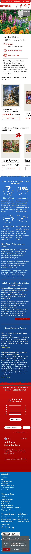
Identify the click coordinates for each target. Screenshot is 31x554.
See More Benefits (22, 319)
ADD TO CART (11, 118)
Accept (6, 549)
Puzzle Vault (5, 483)
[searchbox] (13, 427)
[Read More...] (7, 74)
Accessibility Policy (7, 488)
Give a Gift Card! (13, 55)
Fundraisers (21, 517)
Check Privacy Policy (7, 486)
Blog (2, 479)
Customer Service (7, 499)
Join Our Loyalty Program (9, 519)
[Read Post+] (5, 347)
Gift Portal (4, 497)
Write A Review (15, 419)
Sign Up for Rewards (15, 51)
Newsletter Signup (7, 521)
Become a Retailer (24, 521)
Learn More (16, 549)
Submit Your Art (6, 517)
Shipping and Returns (8, 510)
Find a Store (5, 503)
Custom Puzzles (23, 519)
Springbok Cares (6, 481)
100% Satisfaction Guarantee (10, 508)
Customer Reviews (7, 505)
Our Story (4, 477)
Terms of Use (5, 490)
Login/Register (6, 501)
